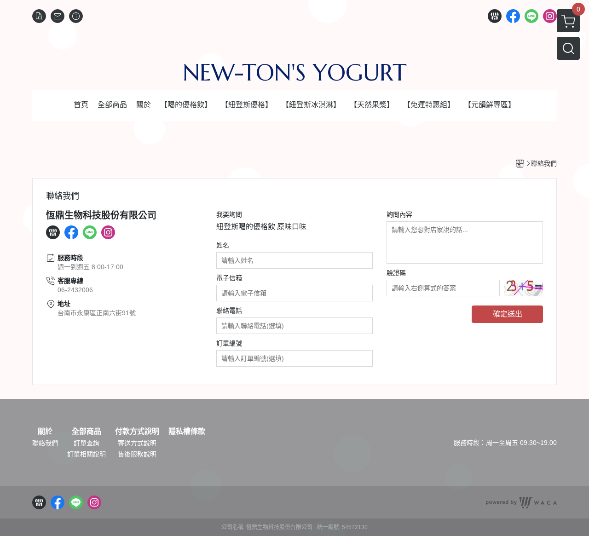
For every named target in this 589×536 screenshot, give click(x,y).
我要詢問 (229, 214)
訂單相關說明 (86, 454)
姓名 (222, 245)
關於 (45, 431)
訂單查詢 (86, 443)
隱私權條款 (186, 431)
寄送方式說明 (137, 443)
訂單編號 (229, 343)
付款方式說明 (137, 431)
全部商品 (86, 431)
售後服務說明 (137, 454)
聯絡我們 (45, 443)
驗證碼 (396, 273)
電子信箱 (229, 278)
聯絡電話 (229, 310)
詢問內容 (399, 214)
